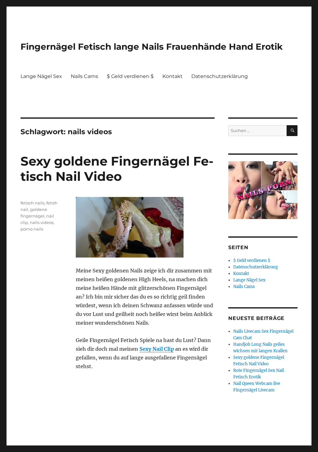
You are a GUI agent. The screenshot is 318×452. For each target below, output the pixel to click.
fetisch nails (32, 202)
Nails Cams (84, 76)
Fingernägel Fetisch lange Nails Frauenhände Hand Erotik (151, 46)
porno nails (31, 228)
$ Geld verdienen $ (130, 76)
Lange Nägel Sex (41, 76)
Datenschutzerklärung (219, 76)
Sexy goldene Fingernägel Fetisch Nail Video (116, 168)
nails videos (41, 222)
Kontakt (172, 76)
